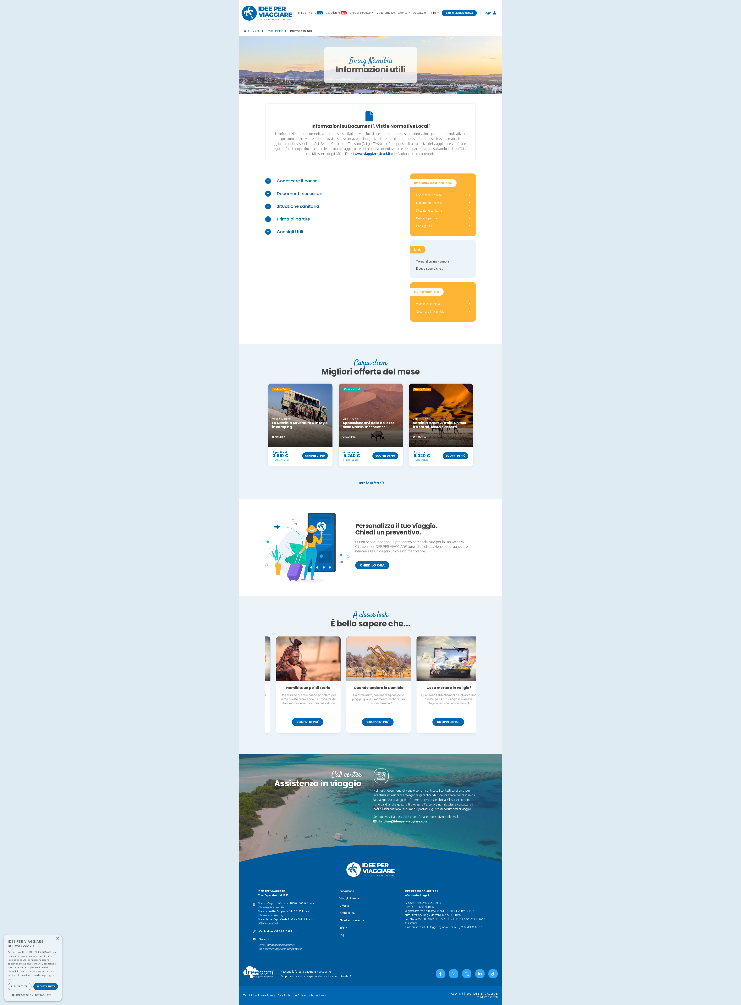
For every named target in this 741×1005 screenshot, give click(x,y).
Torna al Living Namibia (432, 261)
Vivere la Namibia (428, 304)
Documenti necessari (299, 194)
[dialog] (33, 967)
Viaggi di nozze (386, 12)
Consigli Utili (290, 232)
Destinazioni (420, 12)
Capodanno (336, 12)
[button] (33, 995)
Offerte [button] (403, 12)
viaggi (256, 30)
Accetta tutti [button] (45, 986)
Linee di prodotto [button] (360, 12)
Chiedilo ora (372, 565)
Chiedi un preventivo (459, 12)
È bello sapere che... (429, 268)
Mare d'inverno (310, 12)
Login (488, 13)
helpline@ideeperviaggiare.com (403, 821)
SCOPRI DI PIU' (299, 722)
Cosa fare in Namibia (430, 311)
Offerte (344, 905)
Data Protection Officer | (292, 995)
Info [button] (433, 12)
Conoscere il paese (297, 181)
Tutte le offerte (369, 483)
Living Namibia (274, 30)
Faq (341, 935)
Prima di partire (293, 219)
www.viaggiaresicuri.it (372, 154)
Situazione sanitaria (298, 206)
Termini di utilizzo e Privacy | (259, 995)
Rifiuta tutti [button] (19, 986)
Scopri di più (315, 456)
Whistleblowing (318, 995)
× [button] (57, 938)
